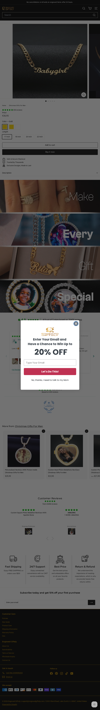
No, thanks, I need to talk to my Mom (50, 380)
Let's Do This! (50, 371)
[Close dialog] (76, 323)
